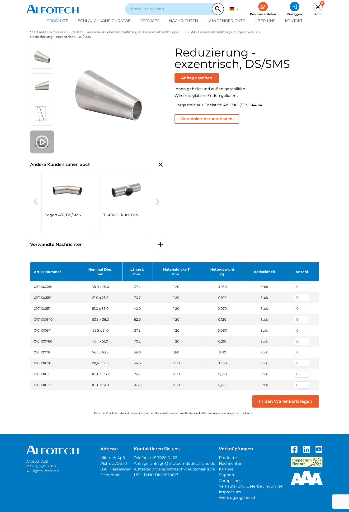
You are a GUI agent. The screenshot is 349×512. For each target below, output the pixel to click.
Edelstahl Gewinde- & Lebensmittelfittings (104, 32)
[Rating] (307, 478)
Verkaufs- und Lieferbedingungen (251, 486)
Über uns (265, 21)
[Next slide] (157, 201)
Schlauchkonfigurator (104, 21)
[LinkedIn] (306, 449)
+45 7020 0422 (163, 458)
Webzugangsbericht (238, 497)
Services (150, 21)
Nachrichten (183, 21)
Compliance (230, 480)
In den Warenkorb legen (285, 401)
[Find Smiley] (307, 462)
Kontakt (293, 21)
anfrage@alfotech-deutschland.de (182, 463)
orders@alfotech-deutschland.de (183, 469)
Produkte (57, 21)
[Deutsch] (234, 9)
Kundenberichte (226, 21)
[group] (67, 201)
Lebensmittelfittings (160, 32)
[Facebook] (294, 449)
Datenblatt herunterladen (206, 119)
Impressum (230, 492)
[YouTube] (319, 449)
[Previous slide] (35, 201)
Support (227, 475)
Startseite (38, 32)
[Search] (218, 9)
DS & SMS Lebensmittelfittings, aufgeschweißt (219, 32)
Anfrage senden (196, 78)
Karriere (226, 469)
